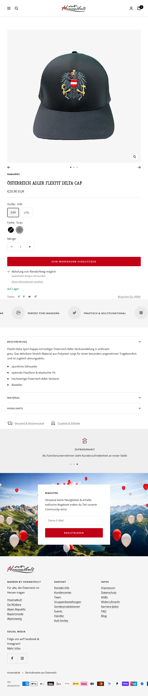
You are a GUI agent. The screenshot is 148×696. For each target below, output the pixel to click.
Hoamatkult (13, 174)
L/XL (26, 212)
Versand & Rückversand (29, 423)
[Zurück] (8, 167)
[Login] (131, 8)
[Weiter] (139, 167)
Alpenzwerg (14, 618)
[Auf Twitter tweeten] (29, 296)
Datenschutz (108, 592)
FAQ (103, 611)
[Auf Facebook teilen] (19, 296)
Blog (104, 616)
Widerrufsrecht (110, 602)
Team (57, 597)
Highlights (15, 408)
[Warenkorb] (139, 8)
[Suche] (16, 8)
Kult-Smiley (61, 620)
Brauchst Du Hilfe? (129, 296)
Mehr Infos (14, 648)
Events (58, 611)
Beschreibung (17, 341)
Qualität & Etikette (69, 423)
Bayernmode (15, 614)
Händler (59, 616)
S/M (13, 212)
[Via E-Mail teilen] (35, 296)
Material (13, 397)
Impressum (108, 588)
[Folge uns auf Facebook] (12, 658)
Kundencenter (62, 592)
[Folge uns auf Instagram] (22, 658)
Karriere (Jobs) (109, 606)
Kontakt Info (61, 588)
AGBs (104, 597)
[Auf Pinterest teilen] (24, 296)
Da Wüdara (14, 604)
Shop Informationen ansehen (27, 281)
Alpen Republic (16, 609)
